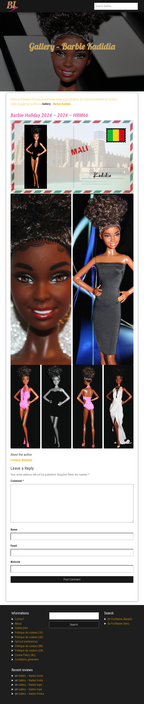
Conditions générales (27, 659)
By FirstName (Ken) (118, 623)
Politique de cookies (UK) (29, 637)
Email (14, 545)
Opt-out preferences (26, 641)
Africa (36, 104)
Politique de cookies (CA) (29, 650)
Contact (19, 619)
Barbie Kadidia (88, 46)
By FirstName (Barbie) (120, 619)
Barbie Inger (35, 684)
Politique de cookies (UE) (29, 632)
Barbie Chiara (36, 693)
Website (15, 562)
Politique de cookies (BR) (29, 646)
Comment (17, 481)
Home (14, 99)
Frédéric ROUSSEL (21, 460)
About (18, 623)
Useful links (21, 628)
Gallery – (23, 675)
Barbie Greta (36, 675)
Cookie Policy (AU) (25, 655)
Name (14, 529)
